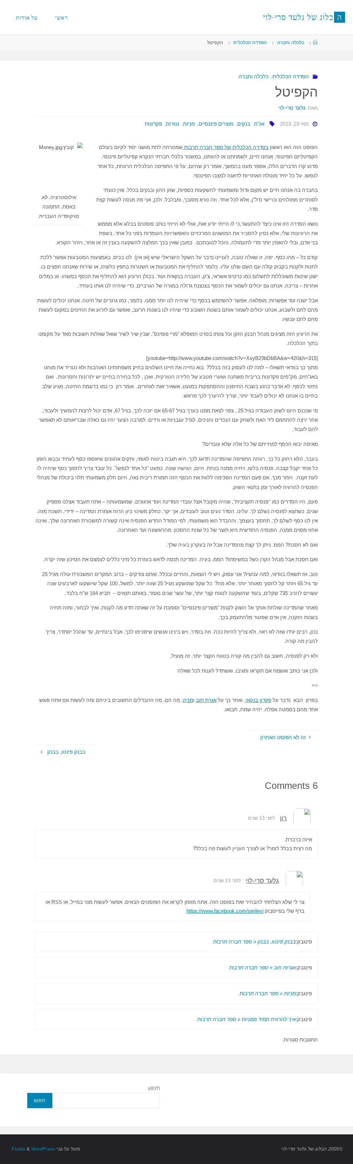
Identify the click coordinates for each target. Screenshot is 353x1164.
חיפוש (154, 1088)
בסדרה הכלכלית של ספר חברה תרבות (226, 147)
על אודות (27, 17)
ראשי (61, 17)
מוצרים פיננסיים (216, 124)
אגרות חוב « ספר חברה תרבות (262, 967)
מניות (189, 124)
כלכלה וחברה (290, 42)
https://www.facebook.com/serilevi (224, 911)
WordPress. (32, 1149)
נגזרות (172, 124)
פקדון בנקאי (258, 700)
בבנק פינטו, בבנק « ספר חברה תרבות (254, 942)
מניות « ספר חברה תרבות (268, 993)
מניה (188, 700)
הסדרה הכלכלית (250, 42)
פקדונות (153, 124)
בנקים (243, 124)
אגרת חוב (206, 700)
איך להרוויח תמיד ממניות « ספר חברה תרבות (246, 1019)
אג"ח (259, 124)
